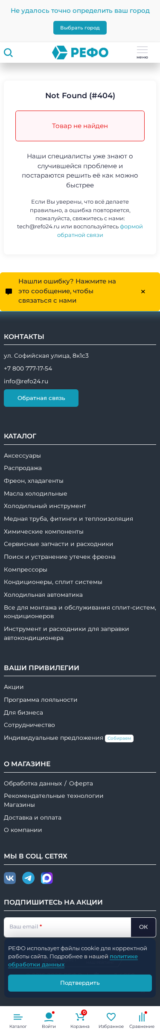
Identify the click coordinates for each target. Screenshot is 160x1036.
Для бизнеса (23, 712)
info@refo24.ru (26, 381)
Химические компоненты (44, 531)
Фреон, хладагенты (34, 480)
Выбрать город (80, 28)
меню (142, 57)
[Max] (47, 878)
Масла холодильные (35, 493)
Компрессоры (25, 569)
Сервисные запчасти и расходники (58, 543)
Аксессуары (22, 455)
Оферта (81, 783)
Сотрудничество (29, 724)
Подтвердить (80, 982)
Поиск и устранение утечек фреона (60, 556)
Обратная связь (41, 397)
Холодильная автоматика (43, 594)
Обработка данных (33, 783)
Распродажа (23, 467)
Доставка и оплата (32, 817)
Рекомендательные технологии (54, 795)
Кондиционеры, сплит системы (53, 581)
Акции (14, 686)
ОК (143, 926)
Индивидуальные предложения (67, 737)
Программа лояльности (41, 699)
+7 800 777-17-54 (28, 368)
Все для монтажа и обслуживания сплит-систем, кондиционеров (80, 612)
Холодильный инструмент (45, 505)
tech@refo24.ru (38, 226)
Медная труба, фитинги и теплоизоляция (68, 518)
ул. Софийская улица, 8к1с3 (46, 355)
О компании (23, 829)
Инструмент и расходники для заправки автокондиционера (66, 633)
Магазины (19, 804)
